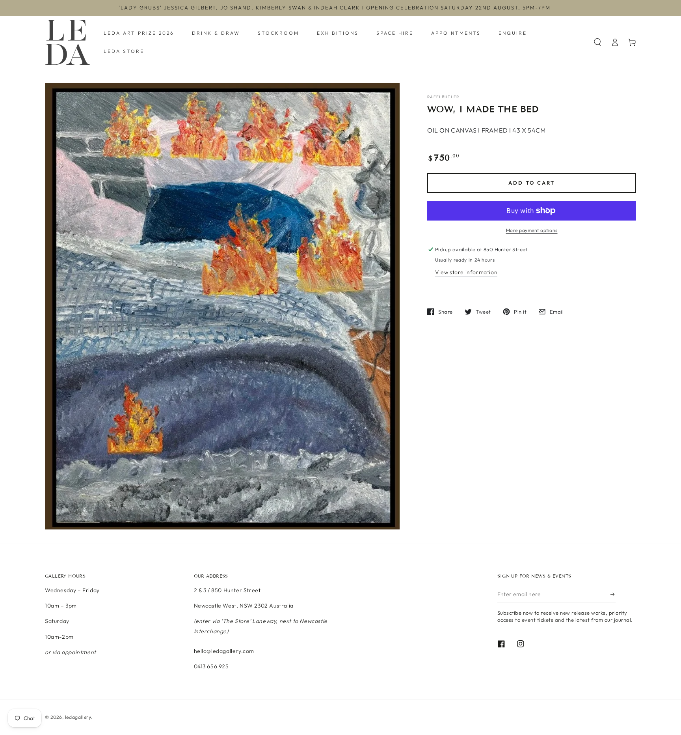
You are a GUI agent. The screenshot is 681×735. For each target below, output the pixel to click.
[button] (597, 42)
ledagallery (78, 717)
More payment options (532, 230)
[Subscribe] (613, 594)
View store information (466, 272)
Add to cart (531, 183)
